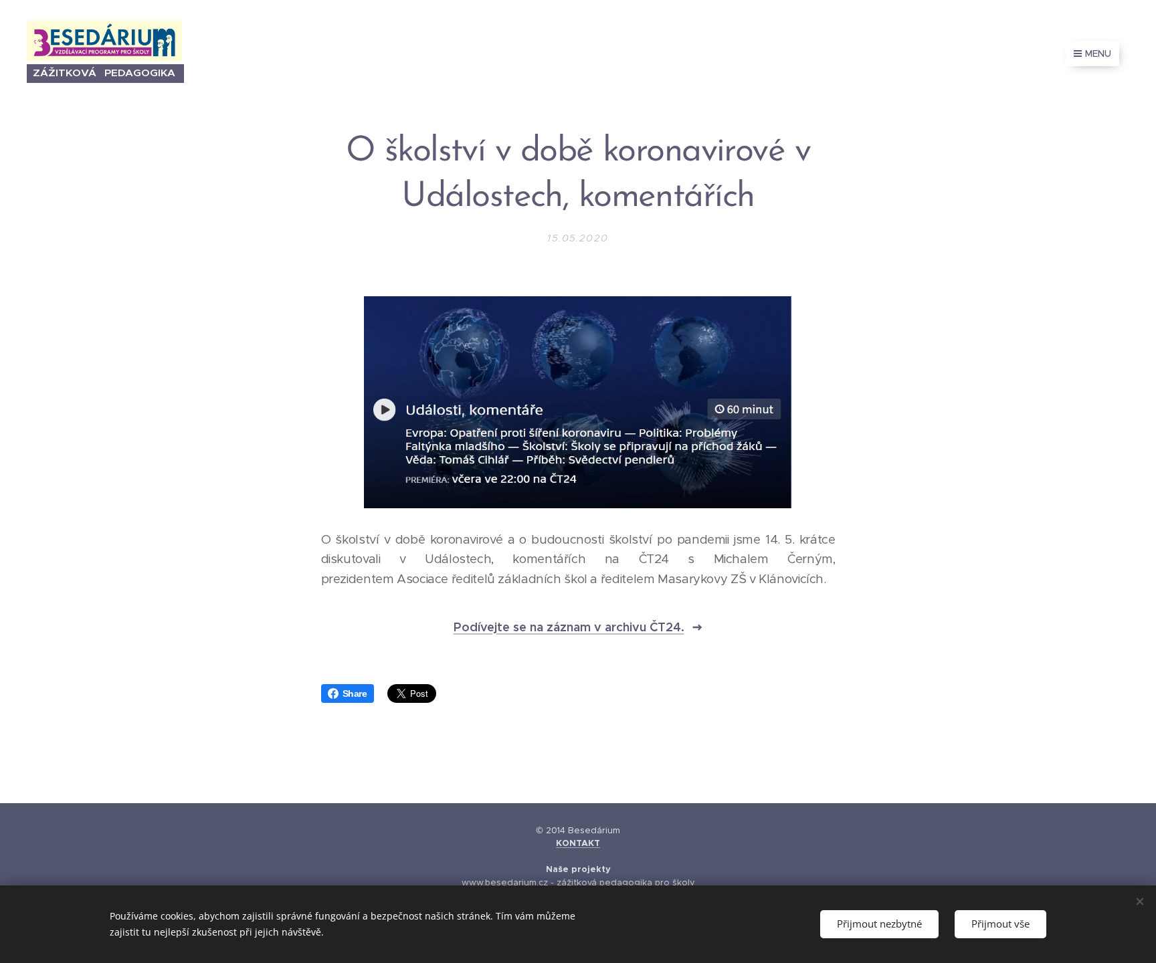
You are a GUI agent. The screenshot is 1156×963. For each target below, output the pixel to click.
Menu (1098, 53)
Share (355, 693)
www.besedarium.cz (505, 882)
